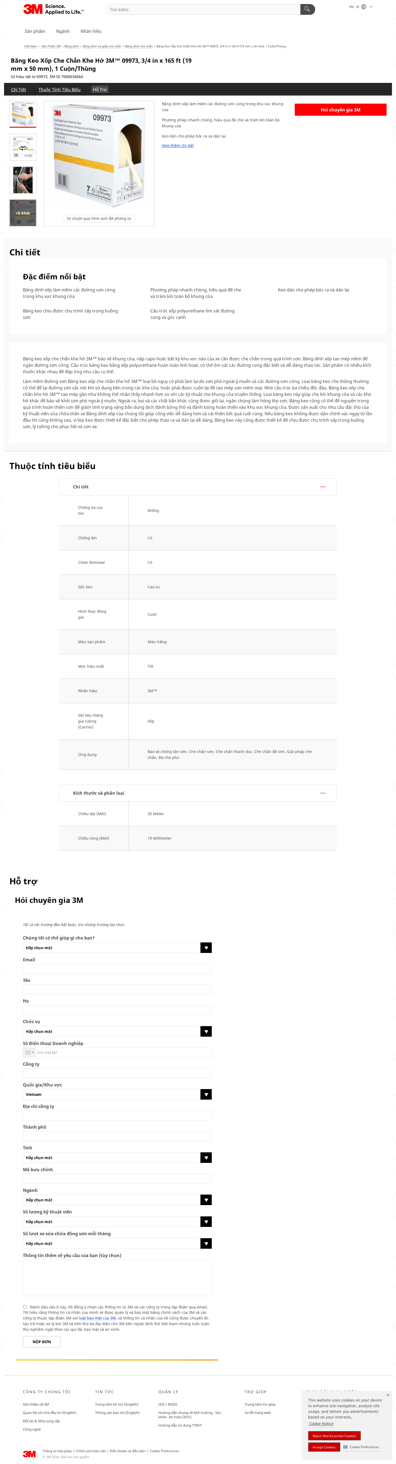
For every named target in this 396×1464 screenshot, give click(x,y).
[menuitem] (18, 89)
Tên (26, 980)
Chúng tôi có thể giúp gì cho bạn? (59, 938)
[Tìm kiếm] (307, 9)
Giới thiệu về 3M (36, 1404)
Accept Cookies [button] (324, 1447)
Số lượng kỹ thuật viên (47, 1212)
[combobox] (29, 1052)
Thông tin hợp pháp (57, 1451)
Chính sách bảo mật (91, 1451)
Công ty (31, 1064)
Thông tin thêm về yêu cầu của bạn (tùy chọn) (72, 1255)
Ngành (63, 31)
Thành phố (34, 1127)
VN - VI (354, 7)
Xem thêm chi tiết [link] (178, 145)
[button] (361, 1446)
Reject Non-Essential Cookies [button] (334, 1436)
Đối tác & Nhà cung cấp (41, 1421)
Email (29, 960)
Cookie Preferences (164, 1451)
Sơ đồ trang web (258, 1412)
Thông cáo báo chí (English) (117, 1412)
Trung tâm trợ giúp (260, 1404)
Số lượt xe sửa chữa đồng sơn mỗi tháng (67, 1234)
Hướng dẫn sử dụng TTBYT (180, 1425)
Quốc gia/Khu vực (42, 1085)
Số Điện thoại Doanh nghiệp (53, 1043)
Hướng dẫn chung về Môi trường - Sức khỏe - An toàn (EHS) (189, 1414)
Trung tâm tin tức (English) (116, 1404)
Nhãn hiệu (91, 31)
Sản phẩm (35, 31)
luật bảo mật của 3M (97, 1318)
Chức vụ (31, 1022)
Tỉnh (27, 1148)
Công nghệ (32, 1429)
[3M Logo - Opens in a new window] (54, 9)
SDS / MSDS (167, 1404)
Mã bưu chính (38, 1170)
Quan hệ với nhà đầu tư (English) (49, 1412)
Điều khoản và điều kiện (127, 1451)
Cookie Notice (321, 1423)
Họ (26, 1001)
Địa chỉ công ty (38, 1106)
